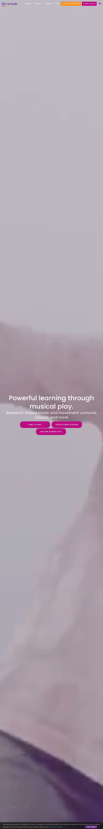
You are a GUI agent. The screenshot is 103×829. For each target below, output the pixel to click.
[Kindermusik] (9, 4)
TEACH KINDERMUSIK (71, 4)
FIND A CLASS (89, 4)
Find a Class (34, 424)
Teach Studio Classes (66, 424)
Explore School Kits (51, 431)
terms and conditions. (56, 827)
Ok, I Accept (91, 827)
